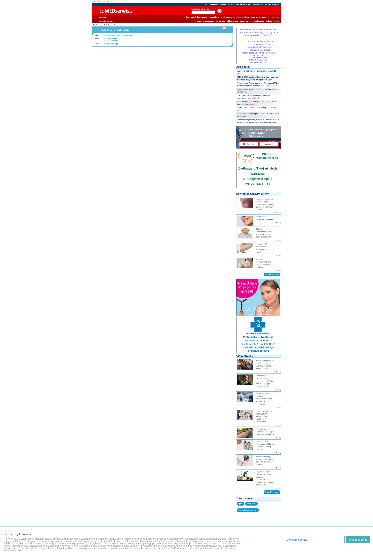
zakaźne (271, 17)
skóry (246, 17)
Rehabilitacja (258, 4)
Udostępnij (268, 144)
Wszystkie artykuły (272, 274)
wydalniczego (258, 21)
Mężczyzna (240, 4)
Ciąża (206, 4)
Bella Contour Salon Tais (100, 1)
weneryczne (261, 17)
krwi (223, 17)
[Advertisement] (162, 52)
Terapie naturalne (272, 4)
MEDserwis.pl (98, 25)
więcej (239, 73)
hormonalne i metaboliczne (208, 17)
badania (269, 21)
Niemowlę (214, 4)
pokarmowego (245, 21)
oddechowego (232, 21)
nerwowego (220, 21)
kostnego (197, 21)
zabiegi (276, 21)
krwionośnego (208, 21)
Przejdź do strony (358, 540)
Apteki (240, 504)
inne (277, 17)
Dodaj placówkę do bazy (248, 510)
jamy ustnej (191, 17)
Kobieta (231, 4)
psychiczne (238, 17)
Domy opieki (251, 504)
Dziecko (223, 4)
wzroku (229, 17)
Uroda (248, 4)
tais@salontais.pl (111, 44)
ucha (253, 17)
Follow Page (250, 144)
